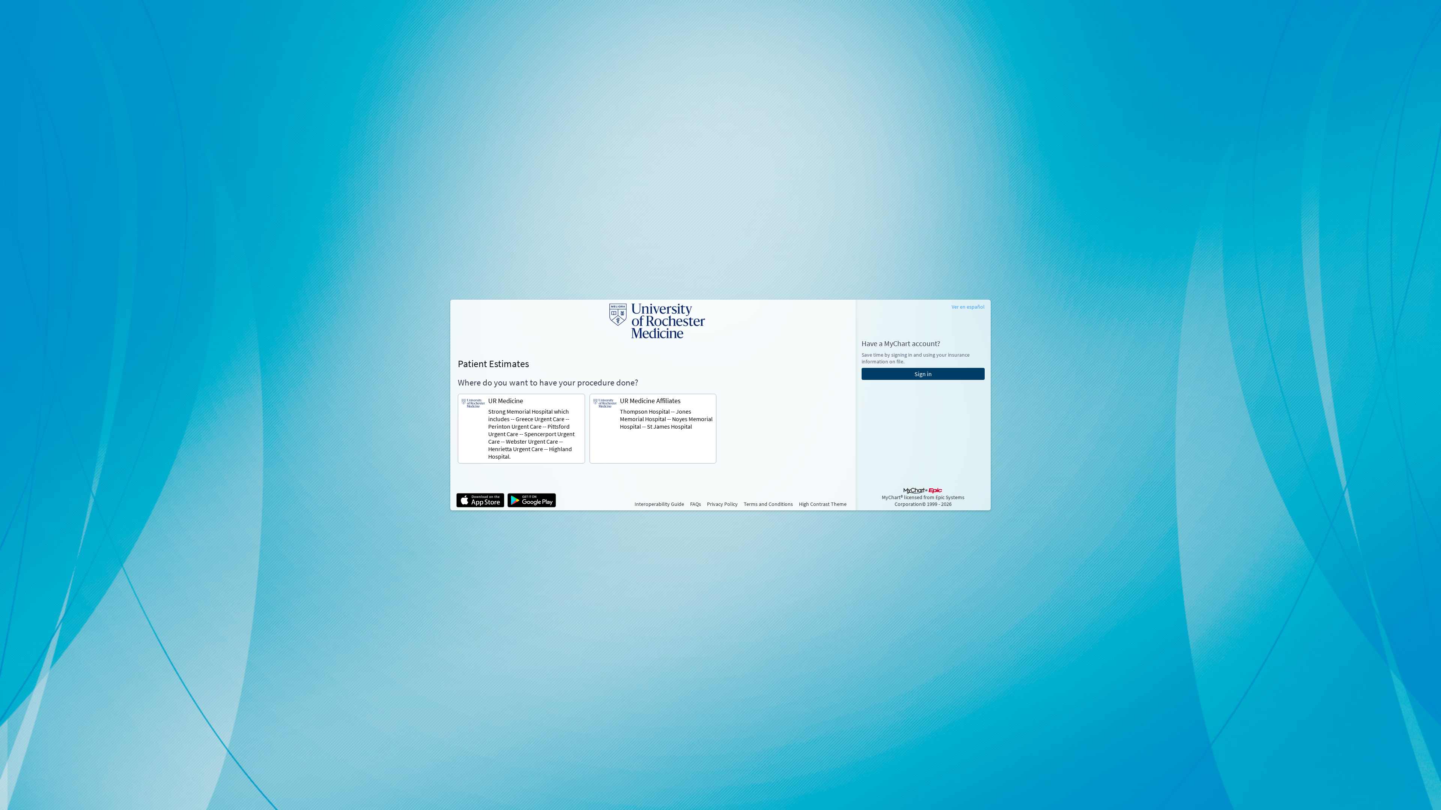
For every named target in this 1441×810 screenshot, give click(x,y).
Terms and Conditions (768, 504)
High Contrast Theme (823, 504)
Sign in (923, 374)
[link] (521, 429)
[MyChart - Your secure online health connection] (652, 321)
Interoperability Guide (659, 504)
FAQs (695, 504)
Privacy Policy (722, 504)
